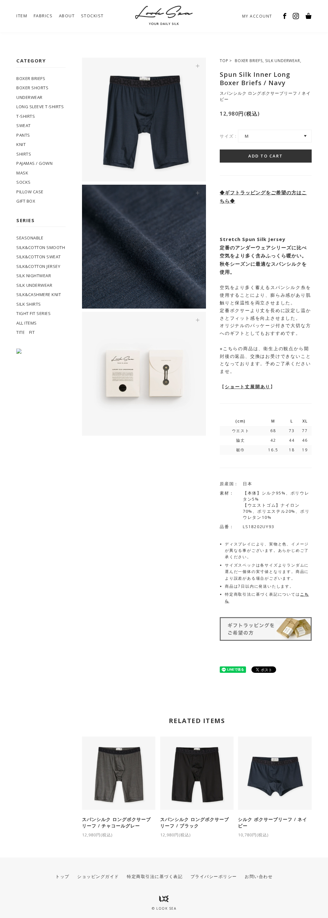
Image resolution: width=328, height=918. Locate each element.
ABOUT (67, 16)
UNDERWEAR (29, 97)
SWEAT (23, 125)
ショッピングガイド (98, 876)
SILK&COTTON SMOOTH (40, 247)
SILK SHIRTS (28, 304)
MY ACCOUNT (257, 16)
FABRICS (43, 16)
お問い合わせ (259, 876)
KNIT (21, 144)
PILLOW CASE (30, 192)
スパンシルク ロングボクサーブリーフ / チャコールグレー (116, 827)
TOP (224, 60)
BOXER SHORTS (32, 88)
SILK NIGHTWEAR (33, 275)
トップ (62, 876)
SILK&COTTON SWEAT (38, 257)
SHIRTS (23, 154)
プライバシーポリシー (214, 876)
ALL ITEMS (26, 323)
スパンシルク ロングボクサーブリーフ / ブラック (194, 827)
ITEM (21, 16)
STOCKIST (92, 16)
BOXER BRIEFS (249, 60)
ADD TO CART (265, 156)
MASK (22, 173)
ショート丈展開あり (247, 386)
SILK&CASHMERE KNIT (38, 294)
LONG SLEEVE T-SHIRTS (40, 106)
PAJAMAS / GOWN (34, 163)
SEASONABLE (29, 238)
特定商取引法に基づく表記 (155, 876)
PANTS (23, 135)
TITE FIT (25, 332)
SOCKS (23, 182)
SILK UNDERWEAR (282, 60)
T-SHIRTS (25, 116)
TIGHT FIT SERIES (33, 313)
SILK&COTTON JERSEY (38, 266)
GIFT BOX (25, 201)
